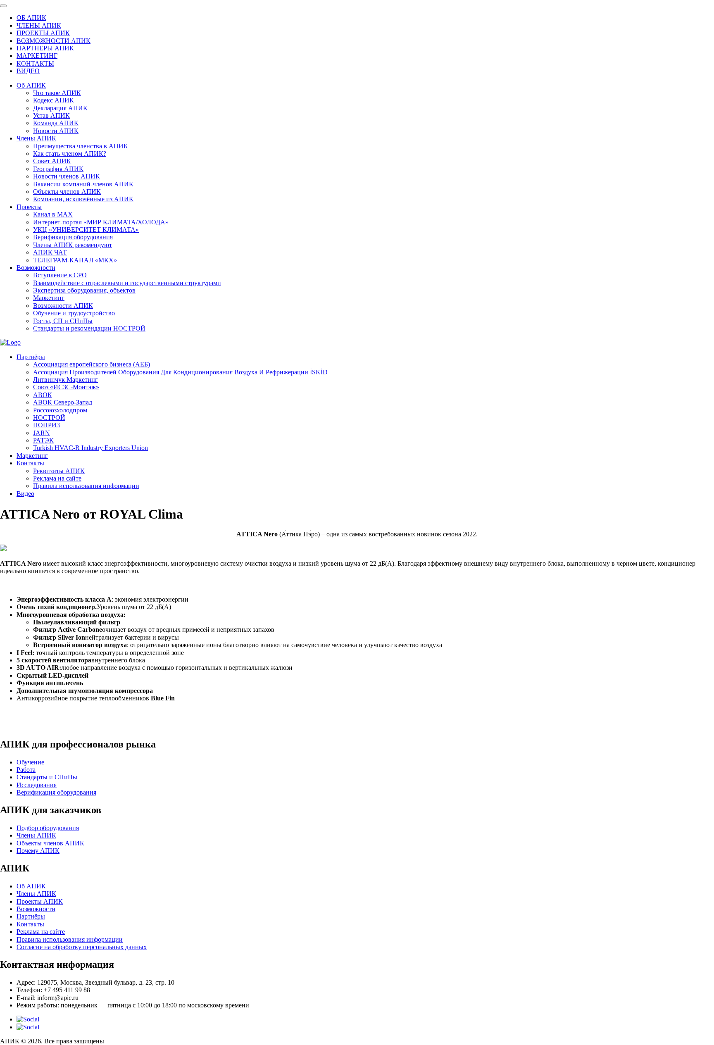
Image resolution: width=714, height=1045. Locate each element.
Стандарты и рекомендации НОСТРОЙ (89, 328)
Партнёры (31, 356)
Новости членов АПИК (66, 176)
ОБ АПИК (31, 17)
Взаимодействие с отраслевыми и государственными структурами (127, 282)
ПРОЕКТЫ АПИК (43, 32)
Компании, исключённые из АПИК (83, 198)
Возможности (36, 267)
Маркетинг (48, 297)
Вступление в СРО (60, 275)
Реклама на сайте (57, 478)
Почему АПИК (38, 850)
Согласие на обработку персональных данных (82, 946)
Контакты (30, 463)
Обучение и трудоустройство (74, 313)
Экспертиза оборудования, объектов (84, 290)
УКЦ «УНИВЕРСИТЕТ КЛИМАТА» (86, 229)
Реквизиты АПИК (59, 470)
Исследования (37, 784)
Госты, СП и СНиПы (63, 320)
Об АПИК (31, 85)
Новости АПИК (56, 130)
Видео (25, 493)
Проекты (29, 206)
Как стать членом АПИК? (69, 153)
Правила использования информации (86, 485)
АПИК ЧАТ (50, 252)
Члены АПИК (36, 138)
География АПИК (58, 168)
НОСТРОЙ (49, 417)
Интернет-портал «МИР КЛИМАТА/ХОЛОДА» (101, 222)
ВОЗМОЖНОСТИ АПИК (53, 40)
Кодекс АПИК (53, 100)
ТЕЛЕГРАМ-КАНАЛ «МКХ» (75, 260)
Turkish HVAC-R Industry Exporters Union (90, 447)
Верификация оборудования (73, 236)
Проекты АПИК (40, 901)
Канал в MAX (53, 214)
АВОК (42, 394)
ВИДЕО (28, 70)
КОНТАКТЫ (35, 63)
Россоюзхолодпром (60, 410)
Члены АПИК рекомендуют (72, 244)
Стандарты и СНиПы (47, 777)
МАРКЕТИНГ (37, 55)
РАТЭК (43, 440)
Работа (26, 769)
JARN (41, 432)
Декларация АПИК (60, 108)
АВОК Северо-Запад (62, 402)
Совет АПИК (52, 160)
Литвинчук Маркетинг (65, 379)
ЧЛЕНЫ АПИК (39, 25)
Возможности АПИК (63, 305)
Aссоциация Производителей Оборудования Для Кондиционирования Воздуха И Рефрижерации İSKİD (180, 372)
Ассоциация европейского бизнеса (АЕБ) (91, 364)
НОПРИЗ (46, 424)
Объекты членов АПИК (67, 191)
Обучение (30, 762)
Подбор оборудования (48, 827)
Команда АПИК (56, 122)
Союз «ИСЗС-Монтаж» (66, 386)
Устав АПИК (51, 115)
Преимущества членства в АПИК (80, 146)
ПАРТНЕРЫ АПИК (45, 48)
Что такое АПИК (57, 92)
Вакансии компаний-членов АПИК (83, 184)
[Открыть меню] (3, 6)
